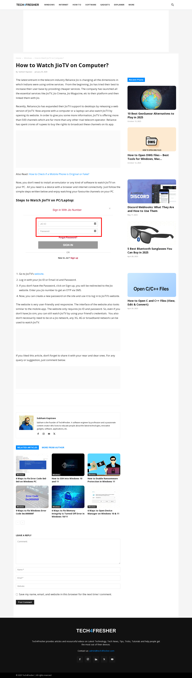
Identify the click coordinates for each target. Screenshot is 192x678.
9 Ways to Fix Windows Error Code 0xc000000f (31, 512)
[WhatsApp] (19, 400)
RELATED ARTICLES (27, 447)
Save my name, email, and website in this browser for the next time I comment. (65, 594)
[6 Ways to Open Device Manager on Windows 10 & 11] (104, 497)
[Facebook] (26, 400)
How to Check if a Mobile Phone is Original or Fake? (59, 174)
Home (18, 58)
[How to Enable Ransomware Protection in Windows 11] (104, 464)
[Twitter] (33, 400)
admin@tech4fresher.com (101, 650)
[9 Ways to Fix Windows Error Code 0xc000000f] (32, 497)
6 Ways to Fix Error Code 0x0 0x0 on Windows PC (31, 480)
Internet (63, 4)
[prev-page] (18, 522)
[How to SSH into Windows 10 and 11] (68, 464)
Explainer (119, 4)
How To (77, 4)
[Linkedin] (40, 400)
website (39, 273)
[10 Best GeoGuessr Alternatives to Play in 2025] (152, 98)
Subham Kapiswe (25, 72)
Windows (49, 4)
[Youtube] (112, 659)
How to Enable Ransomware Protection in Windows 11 (103, 480)
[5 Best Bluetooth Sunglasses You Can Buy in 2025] (152, 233)
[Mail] (50, 434)
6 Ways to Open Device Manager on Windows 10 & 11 (103, 512)
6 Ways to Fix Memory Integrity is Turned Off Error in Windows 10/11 (68, 513)
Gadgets (105, 4)
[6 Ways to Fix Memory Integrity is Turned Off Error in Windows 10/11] (68, 497)
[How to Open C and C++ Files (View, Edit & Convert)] (152, 285)
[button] (172, 5)
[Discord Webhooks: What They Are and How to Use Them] (152, 191)
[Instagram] (44, 434)
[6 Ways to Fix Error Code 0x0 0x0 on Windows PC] (32, 464)
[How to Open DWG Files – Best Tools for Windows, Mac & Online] (152, 139)
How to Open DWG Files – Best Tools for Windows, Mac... (148, 157)
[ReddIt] (47, 400)
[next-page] (22, 522)
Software (90, 4)
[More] (53, 400)
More (131, 4)
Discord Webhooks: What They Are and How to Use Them (151, 209)
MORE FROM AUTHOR (53, 447)
